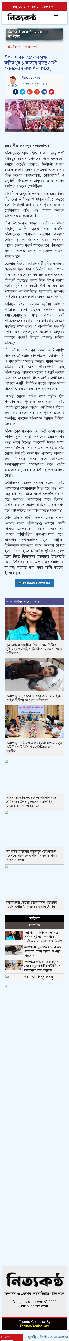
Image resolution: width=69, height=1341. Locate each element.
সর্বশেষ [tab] (35, 918)
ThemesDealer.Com (35, 1326)
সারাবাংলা (30, 47)
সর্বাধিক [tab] (34, 925)
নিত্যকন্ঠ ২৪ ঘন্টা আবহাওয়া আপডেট (28, 35)
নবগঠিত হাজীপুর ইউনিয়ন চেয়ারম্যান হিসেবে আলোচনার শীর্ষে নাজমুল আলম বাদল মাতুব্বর (31, 855)
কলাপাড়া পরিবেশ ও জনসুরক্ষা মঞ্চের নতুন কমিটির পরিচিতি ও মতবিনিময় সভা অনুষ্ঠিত (34, 747)
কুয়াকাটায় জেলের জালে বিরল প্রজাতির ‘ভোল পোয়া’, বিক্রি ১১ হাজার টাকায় (31, 904)
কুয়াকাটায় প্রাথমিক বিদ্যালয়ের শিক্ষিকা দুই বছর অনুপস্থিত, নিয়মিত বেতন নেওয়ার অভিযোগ (34, 649)
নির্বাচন (17, 47)
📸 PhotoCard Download (34, 583)
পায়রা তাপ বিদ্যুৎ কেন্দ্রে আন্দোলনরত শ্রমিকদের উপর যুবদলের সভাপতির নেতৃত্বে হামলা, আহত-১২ (31, 802)
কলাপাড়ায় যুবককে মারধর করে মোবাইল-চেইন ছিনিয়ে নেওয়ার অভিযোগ (33, 698)
